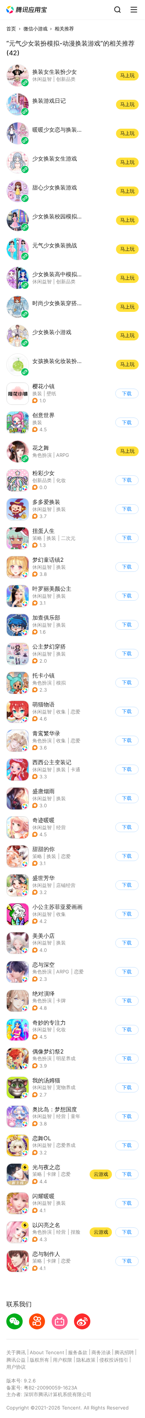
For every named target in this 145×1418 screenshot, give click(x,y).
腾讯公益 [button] (16, 1360)
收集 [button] (61, 712)
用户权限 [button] (62, 1360)
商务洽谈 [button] (101, 1352)
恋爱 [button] (75, 712)
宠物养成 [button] (65, 1087)
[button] (26, 10)
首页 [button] (11, 29)
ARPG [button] (62, 972)
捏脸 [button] (75, 1232)
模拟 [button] (61, 683)
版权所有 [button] (39, 1360)
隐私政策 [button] (86, 1360)
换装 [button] (61, 509)
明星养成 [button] (65, 1058)
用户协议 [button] (16, 1367)
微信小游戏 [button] (35, 29)
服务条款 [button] (77, 1352)
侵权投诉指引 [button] (113, 1360)
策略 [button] (37, 538)
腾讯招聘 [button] (124, 1352)
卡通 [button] (75, 769)
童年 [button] (75, 1116)
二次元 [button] (68, 538)
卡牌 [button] (61, 1000)
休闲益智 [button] (42, 509)
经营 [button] (61, 827)
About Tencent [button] (47, 1352)
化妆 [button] (61, 480)
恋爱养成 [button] (65, 1145)
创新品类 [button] (42, 480)
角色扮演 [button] (42, 683)
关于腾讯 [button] (16, 1352)
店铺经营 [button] (65, 885)
